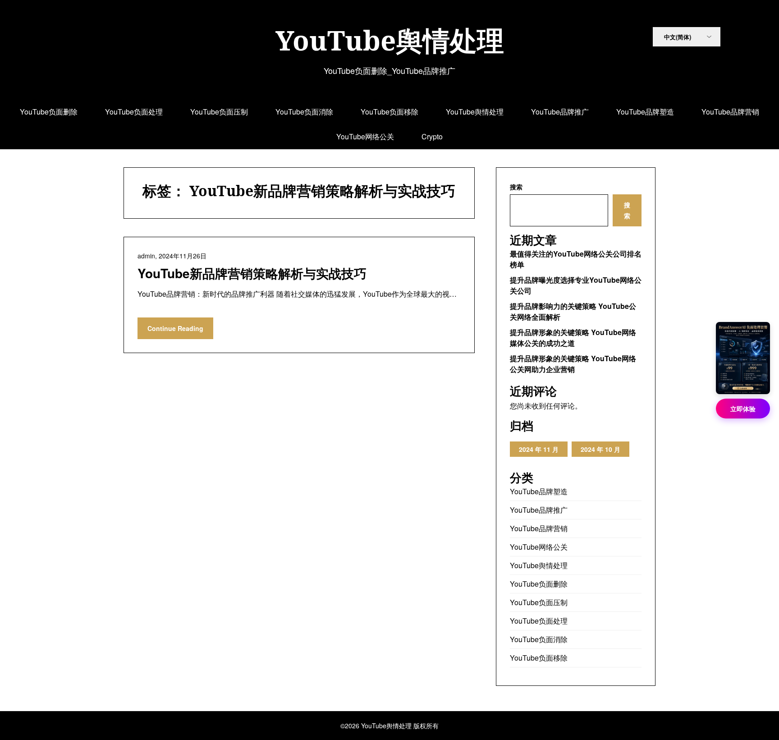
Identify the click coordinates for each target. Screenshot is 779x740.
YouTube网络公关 (365, 136)
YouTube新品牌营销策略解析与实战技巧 (252, 273)
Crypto (432, 136)
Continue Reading (175, 328)
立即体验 (743, 408)
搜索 (516, 186)
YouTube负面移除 (389, 111)
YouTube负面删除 (49, 111)
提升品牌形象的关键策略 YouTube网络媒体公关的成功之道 (573, 337)
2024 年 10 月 (600, 449)
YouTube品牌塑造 (645, 111)
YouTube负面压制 (219, 111)
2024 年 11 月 (539, 449)
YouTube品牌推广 (560, 111)
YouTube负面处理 (134, 111)
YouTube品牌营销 (730, 111)
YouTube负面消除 (304, 111)
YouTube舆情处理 (389, 40)
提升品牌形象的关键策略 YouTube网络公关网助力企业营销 (573, 363)
